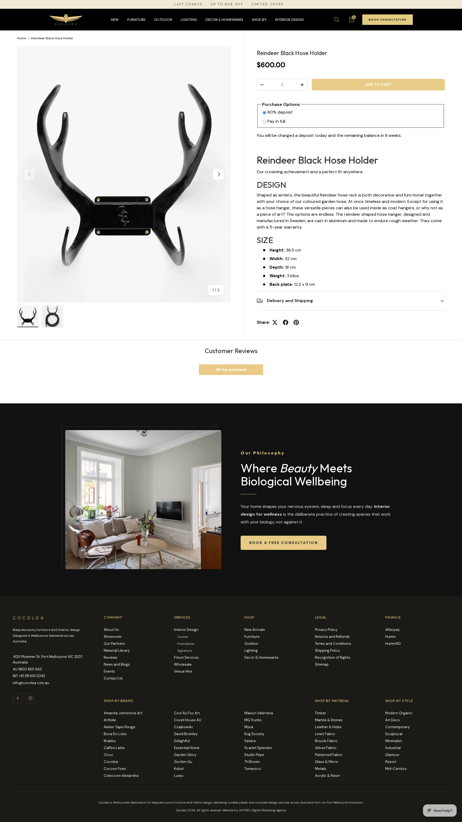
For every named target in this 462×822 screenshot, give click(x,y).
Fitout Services (186, 657)
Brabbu (110, 741)
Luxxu (178, 775)
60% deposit (280, 112)
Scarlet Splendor (258, 748)
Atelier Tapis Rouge (119, 727)
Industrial (393, 748)
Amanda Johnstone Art (123, 713)
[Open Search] (336, 19)
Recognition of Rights (332, 657)
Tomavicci (252, 768)
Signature (184, 651)
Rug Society (254, 734)
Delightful (182, 741)
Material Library (117, 650)
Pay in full (276, 121)
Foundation (185, 644)
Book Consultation (387, 19)
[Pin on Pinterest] (296, 322)
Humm (390, 636)
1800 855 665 (30, 669)
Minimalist (393, 741)
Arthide (110, 720)
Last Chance (188, 4)
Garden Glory (185, 754)
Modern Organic (399, 713)
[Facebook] (17, 698)
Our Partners (114, 643)
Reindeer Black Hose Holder (52, 38)
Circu (108, 754)
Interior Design (289, 19)
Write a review (231, 369)
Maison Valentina (258, 713)
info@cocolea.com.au (31, 683)
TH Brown (252, 761)
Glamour (392, 754)
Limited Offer (268, 4)
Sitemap (322, 664)
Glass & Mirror (326, 761)
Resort (390, 761)
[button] (351, 19)
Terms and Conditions (333, 643)
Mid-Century (396, 768)
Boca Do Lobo (115, 734)
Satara (250, 741)
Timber (320, 713)
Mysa (248, 727)
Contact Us (113, 678)
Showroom (112, 636)
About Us (111, 629)
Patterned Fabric (329, 754)
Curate (182, 637)
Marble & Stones (328, 720)
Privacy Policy (326, 629)
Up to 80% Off (227, 4)
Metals (320, 768)
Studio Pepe (254, 754)
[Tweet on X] (275, 322)
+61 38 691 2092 (32, 676)
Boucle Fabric (326, 741)
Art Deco (392, 720)
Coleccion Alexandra (121, 775)
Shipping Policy (327, 650)
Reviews (110, 657)
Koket (179, 768)
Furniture (136, 19)
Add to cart (378, 84)
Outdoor (163, 19)
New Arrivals (254, 629)
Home (21, 38)
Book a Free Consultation (283, 542)
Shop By (259, 19)
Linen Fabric (325, 734)
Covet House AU (187, 720)
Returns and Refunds (332, 636)
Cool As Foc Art (187, 713)
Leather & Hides (328, 727)
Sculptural (393, 734)
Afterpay (392, 629)
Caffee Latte (114, 748)
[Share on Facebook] (285, 322)
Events (109, 671)
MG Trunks (253, 720)
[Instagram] (30, 698)
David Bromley (186, 734)
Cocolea (111, 761)
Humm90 (393, 643)
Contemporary (397, 727)
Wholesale (183, 664)
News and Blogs (117, 664)
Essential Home (186, 748)
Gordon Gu (183, 761)
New (115, 19)
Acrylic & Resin (327, 775)
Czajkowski (183, 727)
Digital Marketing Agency (269, 810)
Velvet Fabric (326, 748)
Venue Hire (183, 671)
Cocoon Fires (115, 768)
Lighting (189, 19)
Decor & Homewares (224, 19)
